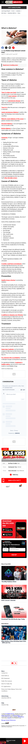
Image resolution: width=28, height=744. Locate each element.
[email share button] (10, 48)
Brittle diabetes (6, 128)
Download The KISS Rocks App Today (13, 619)
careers (9, 717)
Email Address (12, 547)
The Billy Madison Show (8, 581)
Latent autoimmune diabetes (9, 112)
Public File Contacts (6, 681)
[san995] (14, 2)
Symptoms (4, 137)
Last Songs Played (5, 11)
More (19, 13)
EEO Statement (5, 678)
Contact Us (4, 673)
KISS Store (3, 13)
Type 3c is (4, 107)
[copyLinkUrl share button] (13, 48)
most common (12, 96)
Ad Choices (21, 716)
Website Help (4, 704)
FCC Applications (6, 686)
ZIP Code (5, 547)
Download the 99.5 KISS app (8, 523)
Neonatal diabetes (6, 123)
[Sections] (2, 2)
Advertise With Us (12, 13)
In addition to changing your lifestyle (12, 315)
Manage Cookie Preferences (8, 720)
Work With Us (5, 675)
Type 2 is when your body (8, 92)
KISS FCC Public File (6, 683)
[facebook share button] (2, 48)
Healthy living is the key (8, 280)
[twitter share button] (6, 48)
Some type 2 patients (7, 349)
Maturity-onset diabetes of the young (12, 119)
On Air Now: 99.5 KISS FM (14, 459)
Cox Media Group (9, 713)
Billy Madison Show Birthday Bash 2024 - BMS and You (13, 641)
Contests (18, 11)
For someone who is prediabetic (10, 357)
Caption (22, 42)
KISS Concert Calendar (8, 600)
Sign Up (14, 555)
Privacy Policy (16, 715)
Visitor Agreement (5, 715)
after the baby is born (10, 178)
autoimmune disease (14, 101)
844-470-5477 (14, 480)
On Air (12, 11)
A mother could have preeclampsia (11, 263)
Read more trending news (10, 65)
